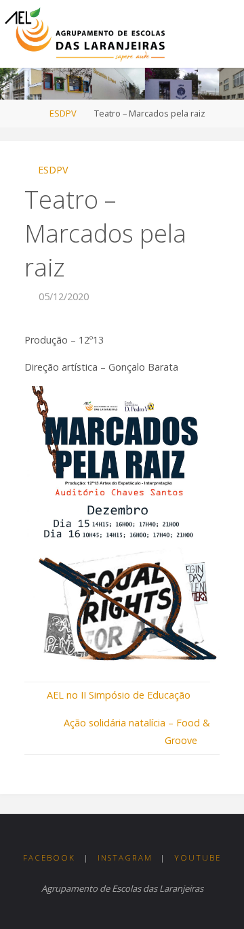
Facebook (49, 857)
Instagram (125, 857)
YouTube (197, 857)
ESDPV (63, 113)
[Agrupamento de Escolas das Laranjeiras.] (84, 33)
